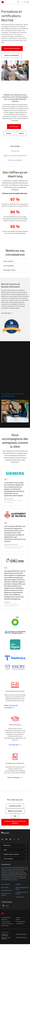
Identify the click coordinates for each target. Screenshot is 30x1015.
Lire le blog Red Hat (20, 921)
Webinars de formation (15, 811)
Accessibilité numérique (21, 937)
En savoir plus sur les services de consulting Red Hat (12, 395)
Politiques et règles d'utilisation (5, 938)
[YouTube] (6, 840)
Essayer (8, 133)
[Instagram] (18, 840)
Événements (4, 919)
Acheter (21, 133)
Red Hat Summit (5, 925)
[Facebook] (10, 840)
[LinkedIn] (2, 840)
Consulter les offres (15, 806)
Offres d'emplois (20, 897)
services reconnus (12, 879)
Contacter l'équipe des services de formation (15, 822)
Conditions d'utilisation (21, 934)
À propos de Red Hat (6, 917)
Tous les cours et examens (12, 48)
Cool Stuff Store (19, 923)
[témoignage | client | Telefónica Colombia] (15, 657)
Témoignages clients (6, 890)
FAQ (15, 816)
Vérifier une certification (15, 160)
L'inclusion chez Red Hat (7, 923)
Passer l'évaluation (13, 777)
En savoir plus (14, 126)
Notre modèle (4, 887)
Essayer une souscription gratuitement (15, 155)
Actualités (18, 884)
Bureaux (18, 919)
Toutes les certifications (11, 55)
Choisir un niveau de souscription (11, 706)
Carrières (18, 917)
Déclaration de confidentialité (4, 935)
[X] (14, 840)
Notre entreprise (5, 884)
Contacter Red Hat (5, 921)
